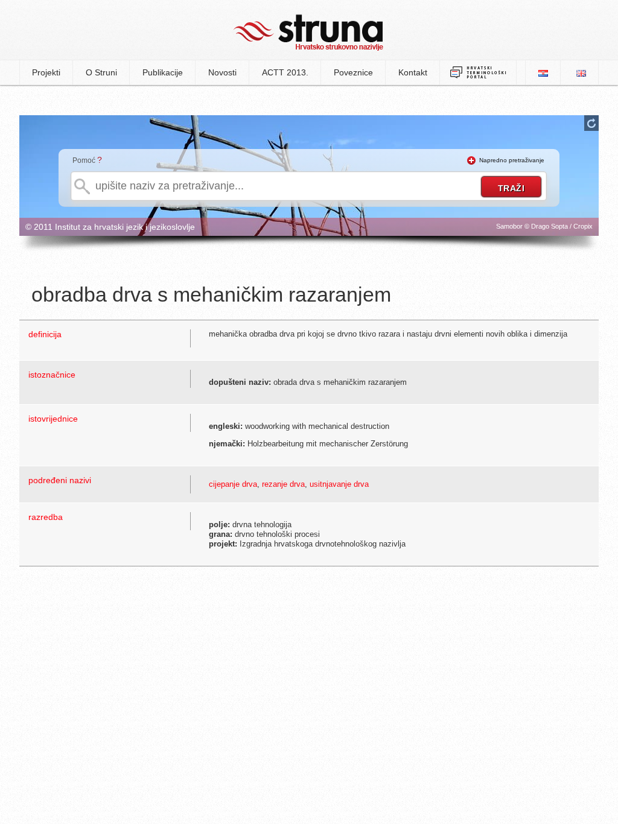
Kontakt (412, 72)
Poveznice (353, 72)
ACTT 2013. (285, 72)
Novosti (222, 72)
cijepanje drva (233, 484)
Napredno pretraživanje (511, 160)
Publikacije (162, 72)
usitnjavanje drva (339, 484)
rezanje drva (283, 484)
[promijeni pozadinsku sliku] (591, 123)
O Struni (101, 72)
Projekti (46, 72)
